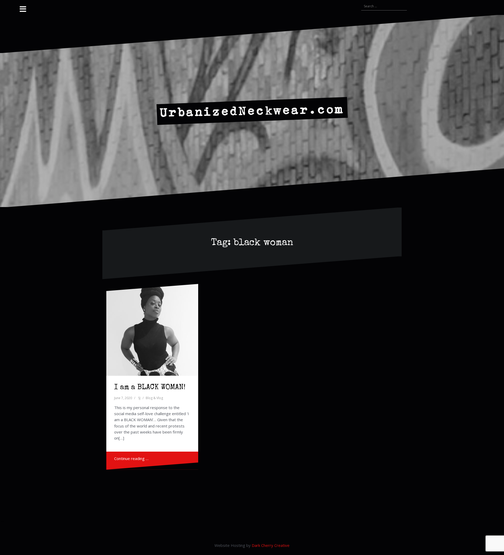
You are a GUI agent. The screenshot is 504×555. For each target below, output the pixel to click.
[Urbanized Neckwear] (252, 110)
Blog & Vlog (154, 398)
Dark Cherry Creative (271, 545)
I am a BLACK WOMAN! (149, 387)
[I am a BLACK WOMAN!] (152, 330)
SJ (139, 398)
